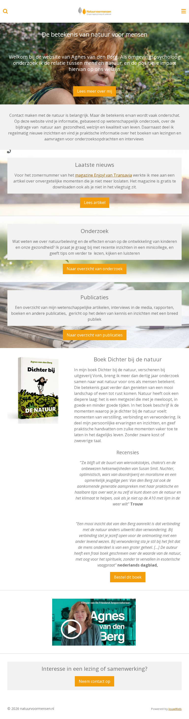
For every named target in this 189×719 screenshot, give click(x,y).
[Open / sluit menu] (183, 11)
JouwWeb (175, 709)
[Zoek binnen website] (5, 11)
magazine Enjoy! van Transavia (103, 175)
